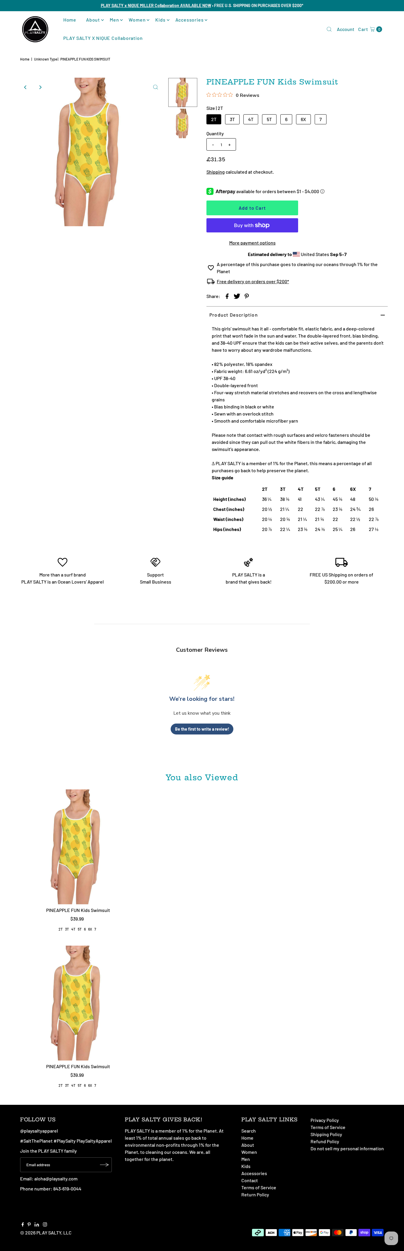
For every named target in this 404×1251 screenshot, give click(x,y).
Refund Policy (325, 1141)
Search (248, 1130)
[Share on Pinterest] (246, 295)
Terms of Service (258, 1187)
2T (213, 119)
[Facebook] (23, 1224)
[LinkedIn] (37, 1224)
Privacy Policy (325, 1120)
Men (114, 19)
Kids (160, 19)
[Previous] (25, 87)
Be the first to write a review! (202, 729)
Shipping (215, 172)
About (93, 19)
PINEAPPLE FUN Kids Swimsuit (78, 910)
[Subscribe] (104, 1164)
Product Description (233, 314)
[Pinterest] (29, 1224)
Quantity (215, 133)
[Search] (329, 29)
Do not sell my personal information (347, 1148)
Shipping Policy (326, 1134)
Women (137, 19)
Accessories (189, 19)
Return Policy (255, 1194)
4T (250, 119)
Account (345, 29)
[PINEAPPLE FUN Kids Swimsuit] (78, 846)
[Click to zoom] (155, 87)
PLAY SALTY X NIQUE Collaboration (103, 38)
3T (232, 119)
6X (303, 119)
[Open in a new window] (227, 295)
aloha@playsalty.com (55, 1178)
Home (69, 19)
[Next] (40, 87)
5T (269, 119)
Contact (249, 1180)
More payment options (252, 242)
